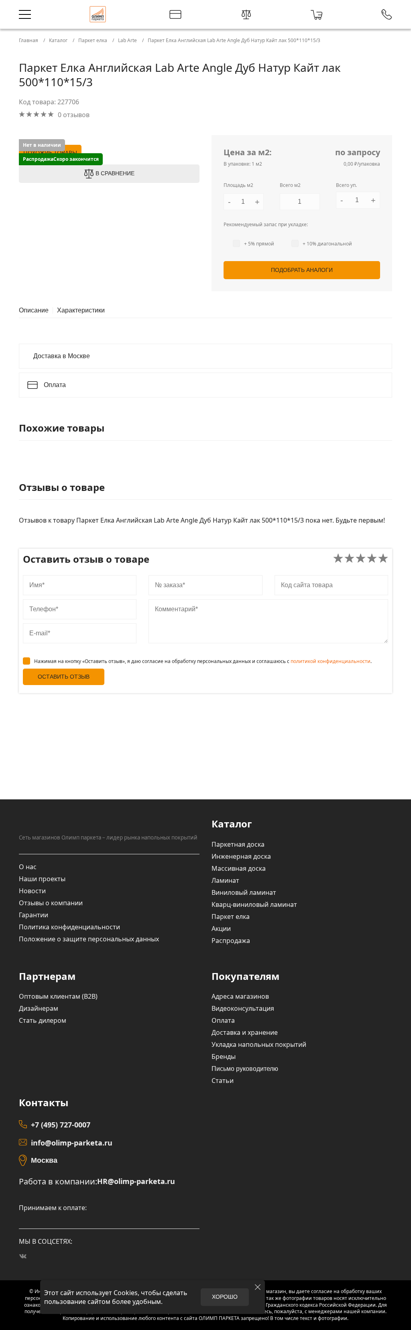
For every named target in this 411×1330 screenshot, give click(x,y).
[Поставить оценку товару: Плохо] (349, 559)
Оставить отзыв (64, 676)
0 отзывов (74, 114)
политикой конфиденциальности (330, 661)
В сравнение (115, 173)
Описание (34, 310)
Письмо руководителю (245, 1068)
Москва (44, 1160)
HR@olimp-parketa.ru (136, 1181)
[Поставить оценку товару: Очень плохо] (338, 559)
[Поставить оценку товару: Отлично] (383, 559)
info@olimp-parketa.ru (71, 1143)
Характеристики (81, 310)
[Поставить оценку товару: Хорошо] (372, 559)
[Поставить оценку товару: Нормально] (361, 559)
